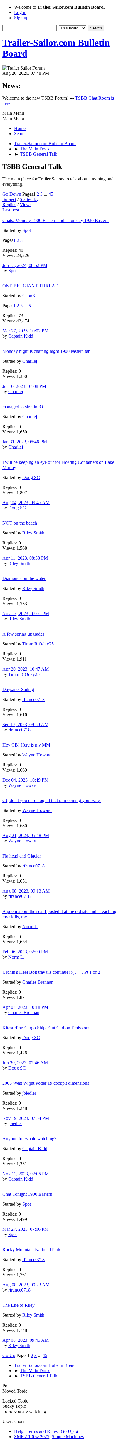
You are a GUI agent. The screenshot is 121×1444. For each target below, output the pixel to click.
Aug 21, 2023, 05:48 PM (25, 835)
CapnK (29, 295)
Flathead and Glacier (21, 855)
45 (50, 194)
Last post (10, 209)
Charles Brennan (37, 982)
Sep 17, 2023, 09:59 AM (25, 724)
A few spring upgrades (23, 633)
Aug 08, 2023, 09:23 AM (26, 1284)
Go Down (11, 194)
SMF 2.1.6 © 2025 (31, 1436)
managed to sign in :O (22, 406)
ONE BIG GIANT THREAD (30, 285)
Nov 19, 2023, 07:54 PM (25, 1118)
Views (25, 204)
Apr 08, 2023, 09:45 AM (25, 1340)
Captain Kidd (20, 336)
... (46, 194)
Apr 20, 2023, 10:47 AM (25, 669)
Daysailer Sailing (18, 689)
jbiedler (29, 1093)
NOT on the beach (19, 522)
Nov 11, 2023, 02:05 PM (25, 1173)
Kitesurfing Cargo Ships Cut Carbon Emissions (46, 1027)
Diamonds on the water (24, 578)
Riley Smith (33, 532)
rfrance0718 (33, 699)
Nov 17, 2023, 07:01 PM (25, 613)
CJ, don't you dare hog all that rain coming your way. (51, 800)
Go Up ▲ (70, 1431)
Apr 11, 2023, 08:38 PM (25, 558)
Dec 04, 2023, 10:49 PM (25, 779)
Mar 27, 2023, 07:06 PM (25, 1229)
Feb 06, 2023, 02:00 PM (25, 951)
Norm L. (30, 926)
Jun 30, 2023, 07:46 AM (25, 1062)
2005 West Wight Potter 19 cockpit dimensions (45, 1083)
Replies (9, 204)
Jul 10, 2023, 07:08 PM (24, 386)
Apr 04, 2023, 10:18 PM (25, 1007)
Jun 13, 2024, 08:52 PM (24, 265)
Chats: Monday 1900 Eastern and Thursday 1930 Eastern (55, 220)
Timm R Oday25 (38, 643)
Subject (9, 199)
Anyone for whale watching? (29, 1138)
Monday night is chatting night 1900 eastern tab (46, 351)
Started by (29, 199)
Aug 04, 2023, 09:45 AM (26, 502)
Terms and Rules (42, 1431)
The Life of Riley (18, 1305)
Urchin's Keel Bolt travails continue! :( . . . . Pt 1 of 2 (51, 972)
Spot (26, 230)
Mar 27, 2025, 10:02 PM (25, 330)
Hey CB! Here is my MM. (26, 744)
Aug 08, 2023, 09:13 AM (26, 890)
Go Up (8, 1355)
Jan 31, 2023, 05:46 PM (24, 441)
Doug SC (31, 477)
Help (18, 1431)
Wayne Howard (37, 754)
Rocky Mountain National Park (31, 1249)
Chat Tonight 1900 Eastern (27, 1194)
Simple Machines (68, 1436)
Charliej (29, 361)
